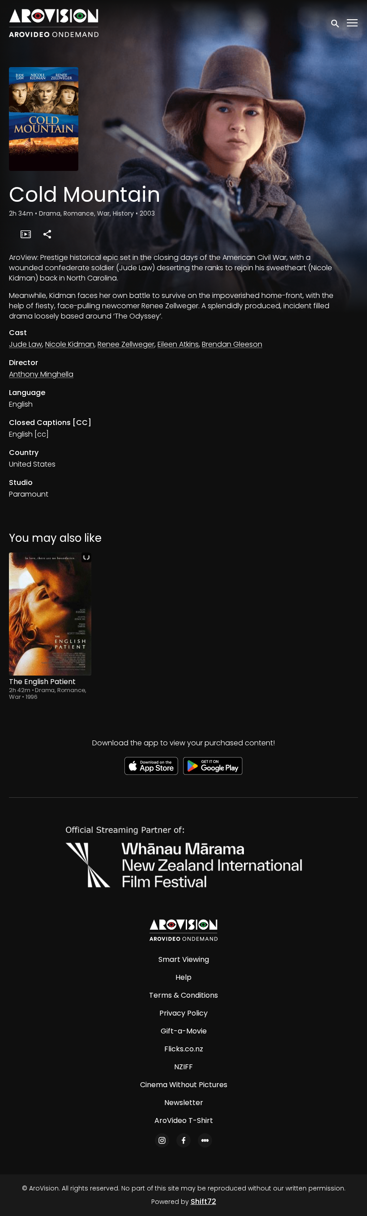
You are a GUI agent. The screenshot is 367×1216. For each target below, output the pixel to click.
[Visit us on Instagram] (162, 1140)
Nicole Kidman (69, 344)
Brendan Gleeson (232, 344)
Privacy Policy (183, 1013)
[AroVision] (183, 930)
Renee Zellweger (126, 344)
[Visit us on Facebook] (183, 1140)
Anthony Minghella (41, 374)
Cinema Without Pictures (183, 1085)
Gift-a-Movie (184, 1031)
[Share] (47, 234)
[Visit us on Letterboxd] (205, 1140)
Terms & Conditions (183, 995)
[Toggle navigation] (352, 23)
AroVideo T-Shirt (183, 1120)
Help (183, 977)
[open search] (336, 23)
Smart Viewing (183, 959)
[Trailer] (25, 234)
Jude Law (25, 344)
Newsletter (183, 1102)
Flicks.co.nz (183, 1049)
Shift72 (203, 1201)
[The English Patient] (50, 614)
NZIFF (183, 1067)
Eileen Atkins (178, 344)
